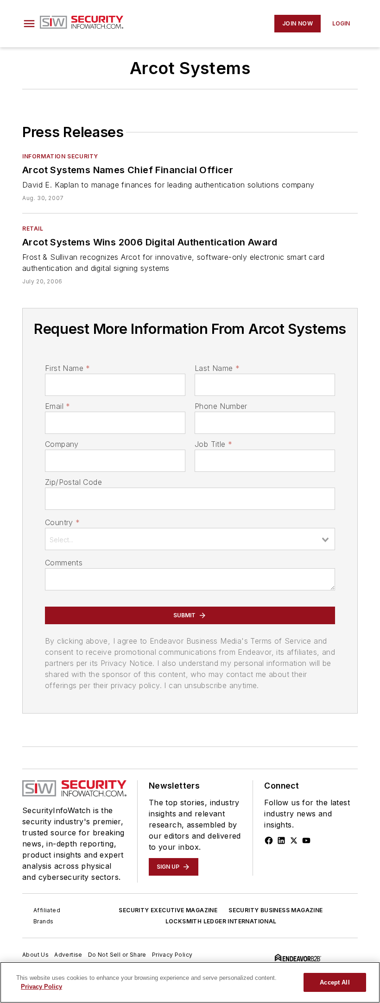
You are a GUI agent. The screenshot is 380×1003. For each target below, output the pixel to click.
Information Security (60, 156)
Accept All (334, 982)
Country (62, 522)
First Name (67, 368)
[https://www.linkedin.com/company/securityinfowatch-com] (281, 840)
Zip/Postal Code (73, 482)
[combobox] (190, 539)
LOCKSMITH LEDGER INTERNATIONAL (221, 921)
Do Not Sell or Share (117, 954)
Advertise (68, 954)
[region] (190, 982)
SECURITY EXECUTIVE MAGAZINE (168, 910)
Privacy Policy (172, 954)
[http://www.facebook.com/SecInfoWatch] (268, 840)
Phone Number (221, 406)
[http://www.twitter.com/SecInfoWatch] (293, 840)
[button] (29, 24)
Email (57, 406)
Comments (63, 562)
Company (62, 444)
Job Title (213, 444)
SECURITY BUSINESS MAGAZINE (275, 910)
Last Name (217, 368)
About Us (35, 954)
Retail (33, 228)
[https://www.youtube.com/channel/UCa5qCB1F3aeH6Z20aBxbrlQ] (306, 840)
